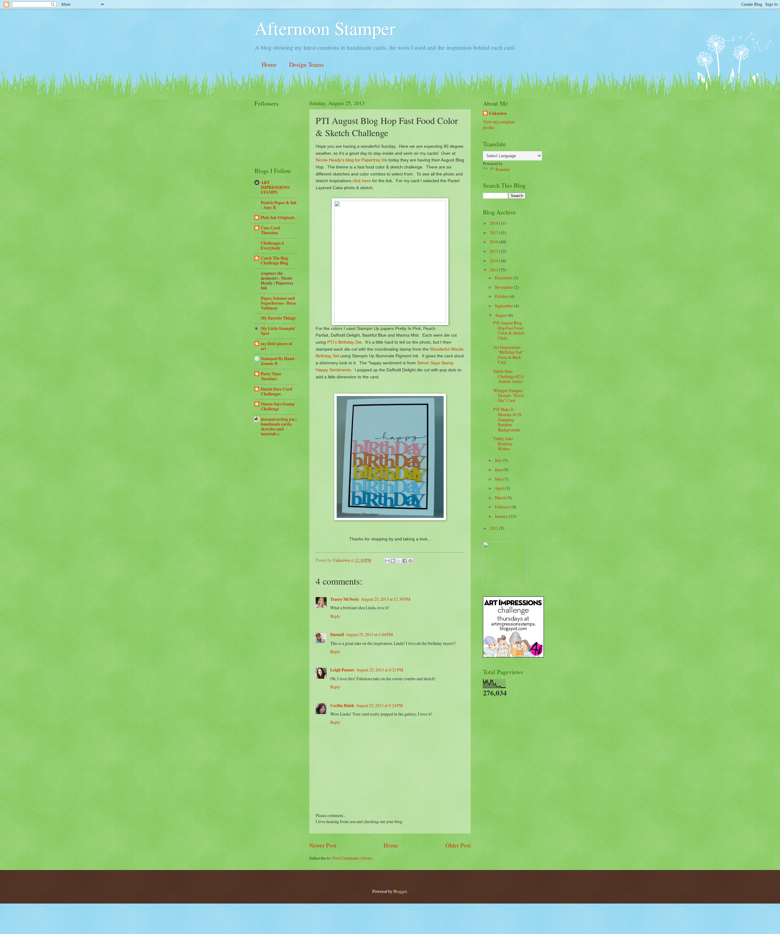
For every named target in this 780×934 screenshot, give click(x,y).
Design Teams (306, 64)
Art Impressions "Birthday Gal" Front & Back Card (508, 354)
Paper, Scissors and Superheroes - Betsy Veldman (278, 303)
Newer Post (322, 845)
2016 (494, 242)
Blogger (400, 891)
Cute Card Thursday (270, 230)
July (499, 460)
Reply (335, 616)
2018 (494, 223)
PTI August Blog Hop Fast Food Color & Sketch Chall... (508, 330)
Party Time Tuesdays (271, 376)
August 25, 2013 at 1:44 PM (369, 634)
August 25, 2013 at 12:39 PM (385, 599)
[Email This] (387, 561)
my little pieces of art (276, 346)
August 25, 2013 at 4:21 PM (379, 670)
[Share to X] (399, 561)
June (499, 469)
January (502, 516)
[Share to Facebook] (405, 561)
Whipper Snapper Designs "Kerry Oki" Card (508, 395)
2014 (494, 261)
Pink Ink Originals (278, 217)
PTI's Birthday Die (344, 342)
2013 (494, 270)
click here (362, 180)
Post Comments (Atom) (352, 858)
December (504, 278)
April (500, 488)
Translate (502, 169)
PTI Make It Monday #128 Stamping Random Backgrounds (507, 419)
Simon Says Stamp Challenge (278, 406)
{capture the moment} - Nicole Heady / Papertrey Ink (277, 280)
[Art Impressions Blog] (513, 656)
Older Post (458, 845)
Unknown (498, 113)
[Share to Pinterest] (410, 561)
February (503, 507)
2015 (494, 251)
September (504, 306)
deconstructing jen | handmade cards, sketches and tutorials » (278, 426)
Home (269, 64)
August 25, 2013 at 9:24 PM (379, 705)
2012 (494, 528)
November (504, 287)
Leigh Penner (342, 670)
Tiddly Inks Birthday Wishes (503, 443)
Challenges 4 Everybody (272, 245)
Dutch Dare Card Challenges (276, 391)
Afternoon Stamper (324, 28)
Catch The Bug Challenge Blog (274, 260)
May (499, 479)
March (501, 498)
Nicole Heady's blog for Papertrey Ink (351, 159)
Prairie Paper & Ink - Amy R (279, 205)
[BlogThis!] (393, 561)
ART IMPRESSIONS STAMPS (275, 187)
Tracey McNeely (344, 599)
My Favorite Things (278, 318)
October (502, 296)
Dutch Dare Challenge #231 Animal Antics (508, 376)
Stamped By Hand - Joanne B (279, 361)
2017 (494, 232)
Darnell (337, 635)
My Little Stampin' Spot (278, 330)
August (501, 315)
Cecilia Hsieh (342, 705)
